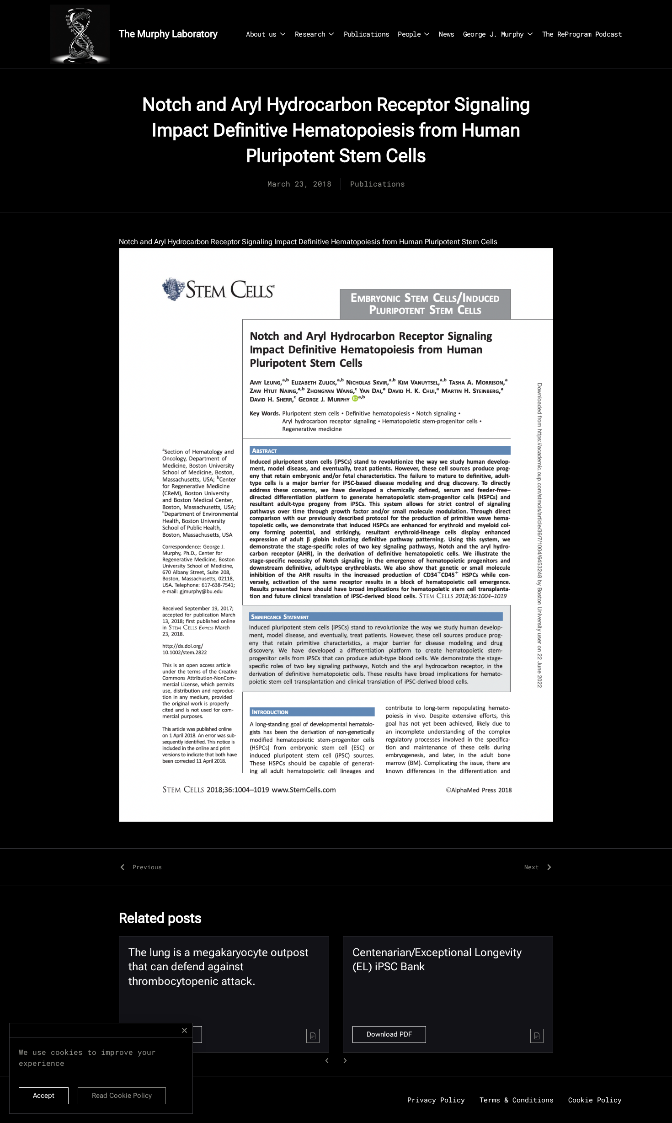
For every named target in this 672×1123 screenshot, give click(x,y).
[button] (327, 1060)
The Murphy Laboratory (168, 33)
